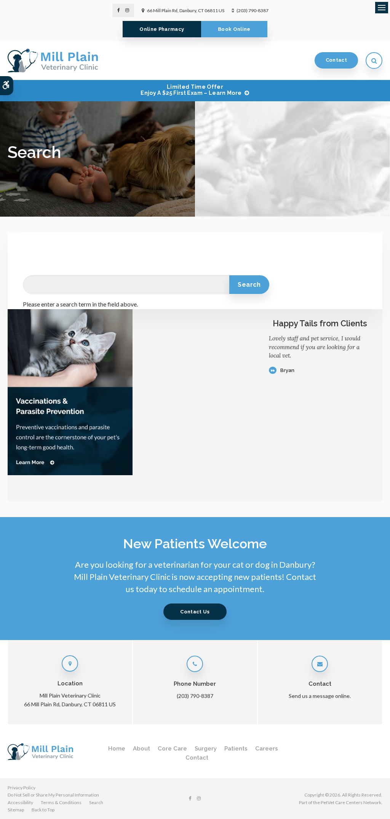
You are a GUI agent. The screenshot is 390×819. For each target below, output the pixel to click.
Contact (336, 60)
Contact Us (194, 612)
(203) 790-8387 (253, 10)
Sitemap (16, 810)
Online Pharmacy (161, 29)
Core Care (172, 748)
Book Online (234, 29)
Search (96, 802)
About (141, 748)
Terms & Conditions (61, 802)
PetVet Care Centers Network (351, 802)
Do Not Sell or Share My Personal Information (53, 795)
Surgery (206, 748)
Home (116, 748)
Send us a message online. (320, 696)
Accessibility (20, 802)
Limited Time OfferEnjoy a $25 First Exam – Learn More (191, 90)
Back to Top (43, 810)
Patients (236, 748)
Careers (266, 748)
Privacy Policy (21, 787)
